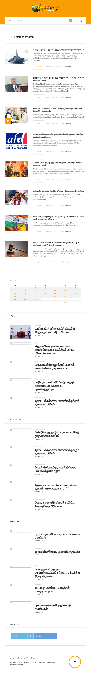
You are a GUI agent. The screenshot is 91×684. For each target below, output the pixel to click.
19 (55, 293)
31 (35, 299)
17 (35, 293)
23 (25, 296)
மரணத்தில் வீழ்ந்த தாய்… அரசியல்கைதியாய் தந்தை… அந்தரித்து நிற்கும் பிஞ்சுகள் (57, 572)
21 (75, 293)
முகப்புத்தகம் (39, 636)
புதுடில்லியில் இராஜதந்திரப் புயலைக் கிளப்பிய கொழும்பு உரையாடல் (54, 366)
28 (75, 296)
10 (35, 291)
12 (55, 291)
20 (65, 293)
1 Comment (39, 579)
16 (25, 293)
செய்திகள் (68, 66)
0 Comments (40, 335)
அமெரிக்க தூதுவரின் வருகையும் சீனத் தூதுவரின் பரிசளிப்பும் (57, 434)
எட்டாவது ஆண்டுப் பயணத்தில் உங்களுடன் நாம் (52, 589)
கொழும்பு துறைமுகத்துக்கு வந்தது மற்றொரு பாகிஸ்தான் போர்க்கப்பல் (58, 50)
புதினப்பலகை (23, 657)
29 (15, 299)
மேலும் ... (22, 21)
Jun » (65, 302)
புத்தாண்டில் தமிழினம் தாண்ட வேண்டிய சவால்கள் (57, 535)
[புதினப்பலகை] (45, 8)
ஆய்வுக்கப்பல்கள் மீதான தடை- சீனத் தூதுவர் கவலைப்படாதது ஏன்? (55, 486)
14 (75, 291)
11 (45, 291)
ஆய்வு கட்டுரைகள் (40, 343)
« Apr (25, 302)
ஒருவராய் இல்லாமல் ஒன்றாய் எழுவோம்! (57, 551)
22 (15, 296)
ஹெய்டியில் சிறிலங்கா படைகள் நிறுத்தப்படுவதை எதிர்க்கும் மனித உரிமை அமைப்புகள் (54, 350)
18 (45, 293)
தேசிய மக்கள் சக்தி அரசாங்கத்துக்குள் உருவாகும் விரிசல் (57, 402)
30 (25, 299)
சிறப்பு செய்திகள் (40, 566)
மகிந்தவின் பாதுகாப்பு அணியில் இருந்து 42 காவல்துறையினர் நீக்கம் (58, 191)
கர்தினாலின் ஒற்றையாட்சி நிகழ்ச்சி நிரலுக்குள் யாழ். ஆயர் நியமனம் (55, 330)
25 (45, 296)
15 (15, 293)
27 (65, 296)
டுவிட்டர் (14, 636)
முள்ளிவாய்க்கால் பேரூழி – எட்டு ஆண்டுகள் (53, 607)
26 (55, 296)
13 (65, 291)
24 (36, 296)
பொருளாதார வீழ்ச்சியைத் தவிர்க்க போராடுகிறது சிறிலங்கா (55, 504)
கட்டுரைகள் (38, 325)
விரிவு (38, 66)
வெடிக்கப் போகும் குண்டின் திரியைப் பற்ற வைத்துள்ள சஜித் (55, 469)
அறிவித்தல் (38, 548)
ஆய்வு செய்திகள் (40, 397)
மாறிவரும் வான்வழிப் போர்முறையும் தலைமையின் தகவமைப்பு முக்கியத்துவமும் (54, 386)
